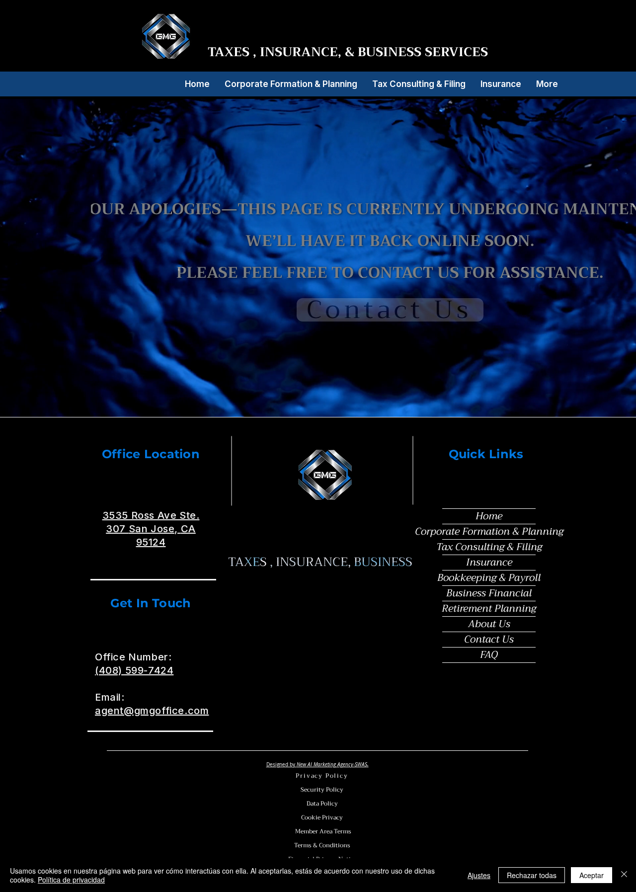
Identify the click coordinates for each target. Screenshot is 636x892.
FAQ (489, 655)
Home (489, 516)
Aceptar (591, 875)
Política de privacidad (71, 880)
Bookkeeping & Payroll (489, 577)
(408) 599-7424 (134, 670)
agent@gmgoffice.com (152, 711)
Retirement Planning (489, 608)
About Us (489, 624)
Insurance (489, 562)
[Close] (624, 875)
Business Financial (489, 593)
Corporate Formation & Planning (489, 531)
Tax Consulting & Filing (489, 547)
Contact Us (489, 639)
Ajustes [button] (479, 875)
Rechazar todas (531, 875)
